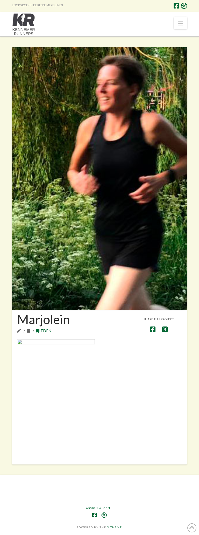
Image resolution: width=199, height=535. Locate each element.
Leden (45, 331)
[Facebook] (176, 6)
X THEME (114, 527)
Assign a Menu (99, 508)
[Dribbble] (184, 6)
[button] (180, 23)
